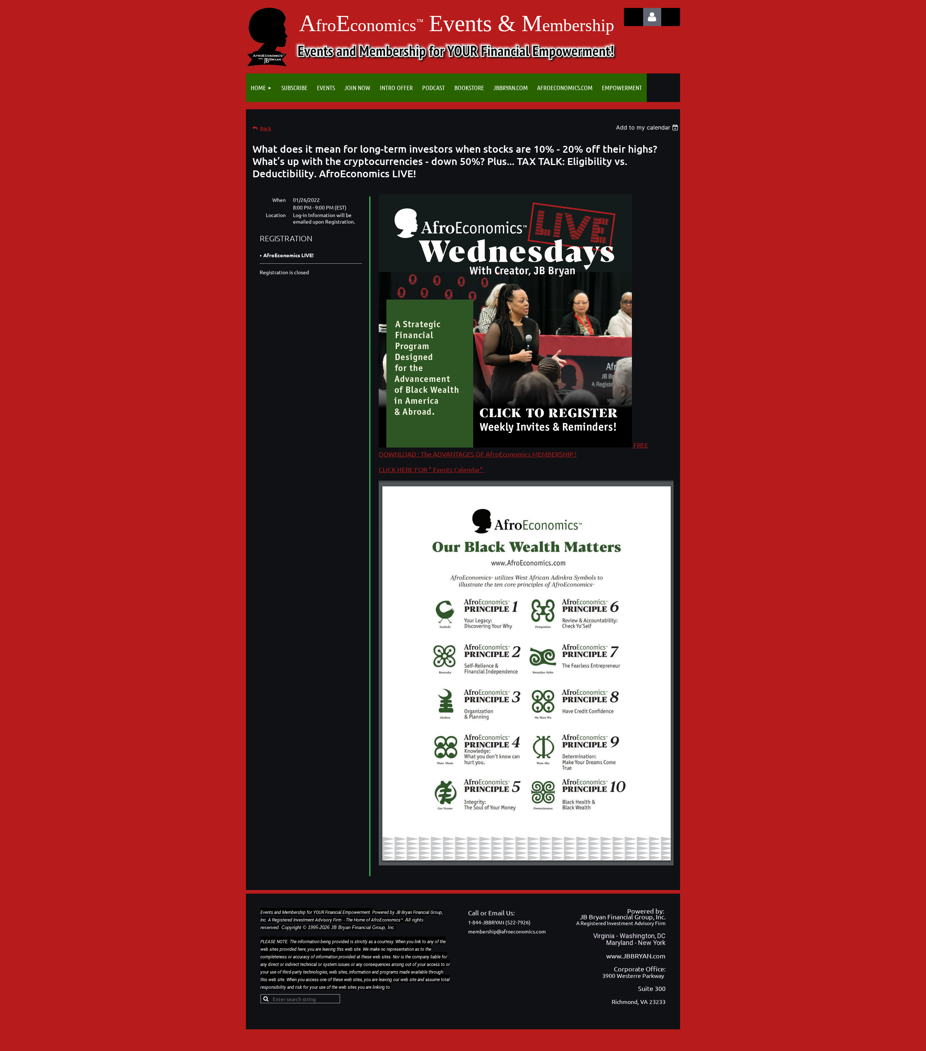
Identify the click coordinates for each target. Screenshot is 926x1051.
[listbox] (648, 127)
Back (265, 128)
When (279, 199)
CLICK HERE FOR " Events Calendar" (431, 469)
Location (276, 215)
